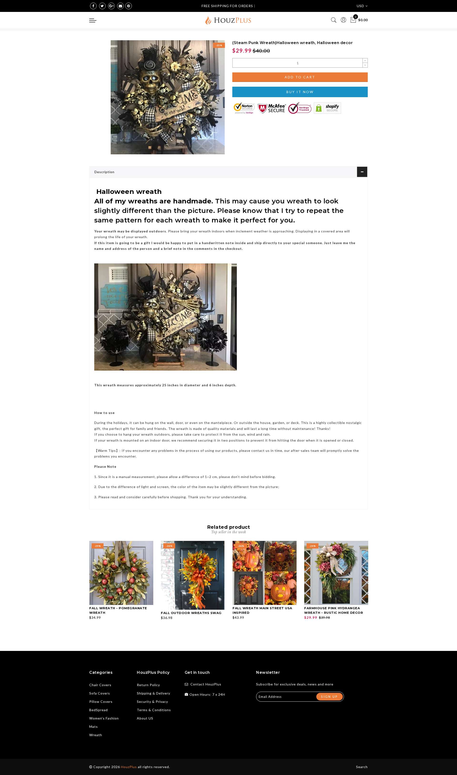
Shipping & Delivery (153, 693)
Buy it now (300, 92)
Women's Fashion (104, 718)
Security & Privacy (152, 702)
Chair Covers (100, 685)
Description (104, 172)
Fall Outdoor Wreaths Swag (191, 613)
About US (145, 718)
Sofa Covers (99, 693)
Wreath (95, 735)
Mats (93, 727)
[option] (121, 581)
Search (362, 767)
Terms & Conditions (154, 710)
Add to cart (300, 77)
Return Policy (148, 685)
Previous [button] (86, 588)
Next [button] (365, 588)
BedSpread (98, 710)
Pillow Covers (101, 702)
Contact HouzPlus (205, 684)
